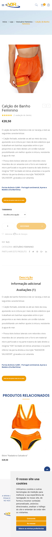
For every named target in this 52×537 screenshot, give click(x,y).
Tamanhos (7, 209)
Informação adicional (26, 284)
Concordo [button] (31, 518)
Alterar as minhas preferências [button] (31, 528)
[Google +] (41, 251)
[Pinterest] (37, 251)
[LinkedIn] (46, 251)
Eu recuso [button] (31, 523)
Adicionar (24, 226)
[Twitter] (33, 251)
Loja (11, 22)
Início (5, 22)
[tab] (26, 277)
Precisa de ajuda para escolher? (14, 200)
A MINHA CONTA (9, 496)
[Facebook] (29, 251)
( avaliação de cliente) (22, 115)
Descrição (26, 277)
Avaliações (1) (26, 290)
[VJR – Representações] (12, 5)
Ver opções (26, 457)
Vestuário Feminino (24, 22)
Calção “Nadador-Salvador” (48, 106)
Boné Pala (44, 106)
